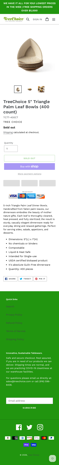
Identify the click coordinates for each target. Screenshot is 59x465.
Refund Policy (14, 322)
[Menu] (53, 19)
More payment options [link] (29, 174)
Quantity (8, 143)
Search (10, 306)
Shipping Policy (15, 339)
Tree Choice (33, 455)
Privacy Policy (14, 314)
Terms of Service (15, 331)
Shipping (8, 132)
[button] (11, 183)
